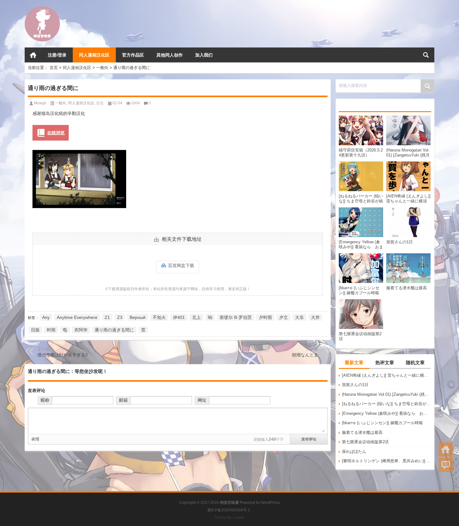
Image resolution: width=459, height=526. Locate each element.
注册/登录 (57, 54)
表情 (35, 439)
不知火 (159, 317)
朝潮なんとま (305, 354)
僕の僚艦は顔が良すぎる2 (62, 354)
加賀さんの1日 (355, 384)
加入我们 (204, 54)
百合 (100, 103)
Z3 (119, 317)
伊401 (179, 317)
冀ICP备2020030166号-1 (228, 510)
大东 (299, 317)
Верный (138, 317)
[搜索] (425, 54)
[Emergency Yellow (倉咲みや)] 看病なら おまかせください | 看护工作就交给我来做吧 (386, 413)
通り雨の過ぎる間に (114, 329)
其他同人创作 (169, 54)
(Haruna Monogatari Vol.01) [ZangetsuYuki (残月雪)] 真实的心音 (386, 394)
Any (46, 317)
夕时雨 (265, 317)
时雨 (51, 329)
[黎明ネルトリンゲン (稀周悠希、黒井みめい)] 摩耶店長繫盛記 (386, 461)
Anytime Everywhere (77, 317)
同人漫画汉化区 (94, 54)
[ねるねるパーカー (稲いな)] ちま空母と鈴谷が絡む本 (386, 403)
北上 (196, 317)
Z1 (107, 317)
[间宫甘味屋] (42, 8)
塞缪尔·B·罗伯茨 (236, 317)
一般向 (102, 67)
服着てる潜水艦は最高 (362, 432)
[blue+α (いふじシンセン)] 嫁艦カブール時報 (382, 422)
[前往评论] (446, 465)
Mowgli (40, 103)
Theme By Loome (229, 517)
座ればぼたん (354, 451)
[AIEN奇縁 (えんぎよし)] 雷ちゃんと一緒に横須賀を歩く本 (386, 375)
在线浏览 (56, 132)
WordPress (270, 502)
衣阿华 (80, 329)
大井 (315, 317)
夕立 (283, 317)
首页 (33, 54)
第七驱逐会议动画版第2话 (365, 441)
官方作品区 (133, 54)
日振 (35, 329)
